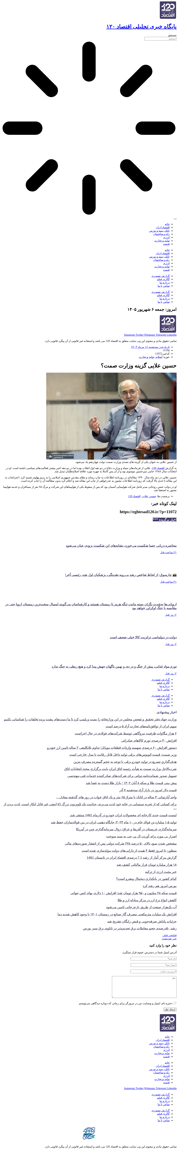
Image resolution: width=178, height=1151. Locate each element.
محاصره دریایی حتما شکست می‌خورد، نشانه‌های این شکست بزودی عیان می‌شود (121, 545)
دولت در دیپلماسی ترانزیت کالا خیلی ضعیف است (143, 637)
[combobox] (160, 39)
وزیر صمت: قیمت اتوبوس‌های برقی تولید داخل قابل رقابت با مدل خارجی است (123, 754)
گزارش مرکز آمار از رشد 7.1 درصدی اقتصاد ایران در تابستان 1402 (132, 857)
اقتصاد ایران (163, 227)
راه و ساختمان (161, 233)
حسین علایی (149, 496)
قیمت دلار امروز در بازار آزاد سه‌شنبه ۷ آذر (148, 790)
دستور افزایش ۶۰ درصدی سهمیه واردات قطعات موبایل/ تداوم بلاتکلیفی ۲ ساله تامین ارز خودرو (112, 747)
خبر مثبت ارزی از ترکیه (161, 872)
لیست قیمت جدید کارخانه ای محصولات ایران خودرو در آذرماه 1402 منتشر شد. (123, 815)
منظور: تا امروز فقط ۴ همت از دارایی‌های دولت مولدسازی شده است (129, 850)
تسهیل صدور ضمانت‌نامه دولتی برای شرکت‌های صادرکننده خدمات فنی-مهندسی (122, 776)
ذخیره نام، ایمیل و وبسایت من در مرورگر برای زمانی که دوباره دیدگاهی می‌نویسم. (125, 1003)
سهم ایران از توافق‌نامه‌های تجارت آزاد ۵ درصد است (141, 726)
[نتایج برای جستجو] (89, 128)
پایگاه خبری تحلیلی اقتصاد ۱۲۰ (141, 26)
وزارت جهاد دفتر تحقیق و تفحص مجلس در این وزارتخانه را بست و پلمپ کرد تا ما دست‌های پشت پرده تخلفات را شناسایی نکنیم (90, 719)
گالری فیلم (163, 279)
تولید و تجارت (162, 240)
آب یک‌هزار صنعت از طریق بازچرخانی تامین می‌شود (141, 907)
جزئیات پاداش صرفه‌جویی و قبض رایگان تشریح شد (142, 921)
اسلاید (159, 356)
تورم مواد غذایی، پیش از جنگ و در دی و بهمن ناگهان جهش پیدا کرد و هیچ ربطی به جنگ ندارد (114, 666)
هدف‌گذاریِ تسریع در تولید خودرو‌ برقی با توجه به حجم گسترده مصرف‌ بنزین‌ (125, 762)
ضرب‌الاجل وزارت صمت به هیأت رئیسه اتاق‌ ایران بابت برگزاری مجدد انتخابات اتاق (120, 769)
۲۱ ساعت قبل (168, 552)
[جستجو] (175, 218)
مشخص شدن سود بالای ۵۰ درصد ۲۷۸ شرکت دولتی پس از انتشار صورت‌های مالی (121, 843)
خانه (167, 224)
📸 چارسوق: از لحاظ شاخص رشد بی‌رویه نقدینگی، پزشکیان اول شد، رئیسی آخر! (121, 575)
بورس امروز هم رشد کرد (160, 886)
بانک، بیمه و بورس (159, 230)
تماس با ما (164, 285)
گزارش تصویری (160, 275)
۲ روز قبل (171, 614)
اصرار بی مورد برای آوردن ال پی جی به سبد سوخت (141, 836)
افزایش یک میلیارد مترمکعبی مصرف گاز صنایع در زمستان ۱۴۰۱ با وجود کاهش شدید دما (117, 914)
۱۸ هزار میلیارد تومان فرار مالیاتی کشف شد (147, 865)
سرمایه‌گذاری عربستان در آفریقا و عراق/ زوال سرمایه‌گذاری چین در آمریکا (126, 829)
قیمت (166, 243)
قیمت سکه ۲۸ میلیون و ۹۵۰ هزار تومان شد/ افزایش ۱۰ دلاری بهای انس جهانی (123, 893)
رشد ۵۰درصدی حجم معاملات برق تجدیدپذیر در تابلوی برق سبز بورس (130, 928)
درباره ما (165, 282)
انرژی (166, 237)
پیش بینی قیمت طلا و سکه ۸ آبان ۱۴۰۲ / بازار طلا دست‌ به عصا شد (131, 783)
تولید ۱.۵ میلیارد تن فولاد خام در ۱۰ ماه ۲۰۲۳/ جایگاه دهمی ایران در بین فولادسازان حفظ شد (114, 822)
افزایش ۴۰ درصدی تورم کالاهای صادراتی (149, 740)
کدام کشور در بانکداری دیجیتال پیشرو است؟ (146, 879)
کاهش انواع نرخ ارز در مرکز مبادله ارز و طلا (147, 900)
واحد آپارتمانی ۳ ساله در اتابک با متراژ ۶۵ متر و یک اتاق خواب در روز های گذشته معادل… (116, 797)
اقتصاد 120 (158, 468)
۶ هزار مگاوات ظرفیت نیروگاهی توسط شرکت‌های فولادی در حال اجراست (126, 733)
